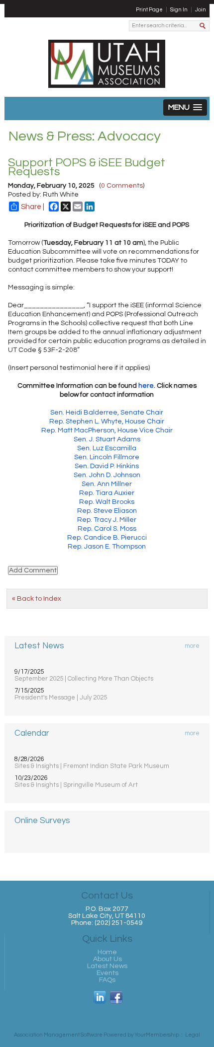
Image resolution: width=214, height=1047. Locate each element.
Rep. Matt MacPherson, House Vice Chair (107, 430)
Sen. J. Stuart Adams (107, 439)
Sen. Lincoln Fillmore (106, 457)
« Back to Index (36, 598)
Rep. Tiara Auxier (106, 492)
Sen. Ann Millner (107, 484)
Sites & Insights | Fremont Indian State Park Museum (91, 766)
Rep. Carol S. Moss (107, 528)
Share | (32, 206)
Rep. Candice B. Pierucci (107, 537)
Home (107, 952)
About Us (107, 959)
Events (107, 973)
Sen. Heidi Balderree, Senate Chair (106, 412)
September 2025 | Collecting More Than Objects (83, 678)
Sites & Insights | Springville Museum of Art (76, 784)
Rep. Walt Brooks (106, 501)
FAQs (107, 980)
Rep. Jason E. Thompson (107, 546)
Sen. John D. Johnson (107, 475)
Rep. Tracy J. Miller (106, 519)
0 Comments (122, 185)
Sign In (179, 9)
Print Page (149, 9)
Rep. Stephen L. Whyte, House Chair (106, 421)
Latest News (107, 966)
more (192, 645)
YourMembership (156, 1035)
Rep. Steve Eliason (107, 510)
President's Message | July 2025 (60, 697)
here (146, 385)
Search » (203, 26)
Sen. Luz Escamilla (106, 448)
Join (200, 9)
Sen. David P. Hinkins (107, 466)
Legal (192, 1035)
